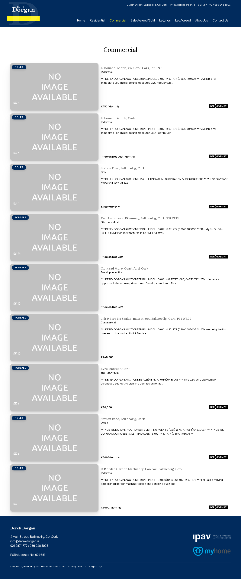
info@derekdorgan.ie (25, 541)
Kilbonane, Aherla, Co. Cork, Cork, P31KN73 (132, 68)
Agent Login (97, 566)
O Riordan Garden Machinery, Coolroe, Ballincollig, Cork (141, 469)
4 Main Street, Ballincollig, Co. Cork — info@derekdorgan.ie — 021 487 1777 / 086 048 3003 (179, 4)
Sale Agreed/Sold (143, 20)
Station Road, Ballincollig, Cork (123, 168)
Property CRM (75, 566)
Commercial (118, 20)
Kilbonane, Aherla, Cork (118, 118)
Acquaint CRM (44, 566)
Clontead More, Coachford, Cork (124, 268)
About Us (201, 20)
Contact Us (220, 20)
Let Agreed (183, 20)
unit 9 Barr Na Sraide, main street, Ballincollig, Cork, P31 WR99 (146, 318)
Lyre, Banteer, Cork (115, 369)
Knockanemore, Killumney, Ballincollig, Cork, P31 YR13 (140, 218)
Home (81, 20)
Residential (97, 20)
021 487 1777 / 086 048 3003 (29, 546)
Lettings (165, 20)
